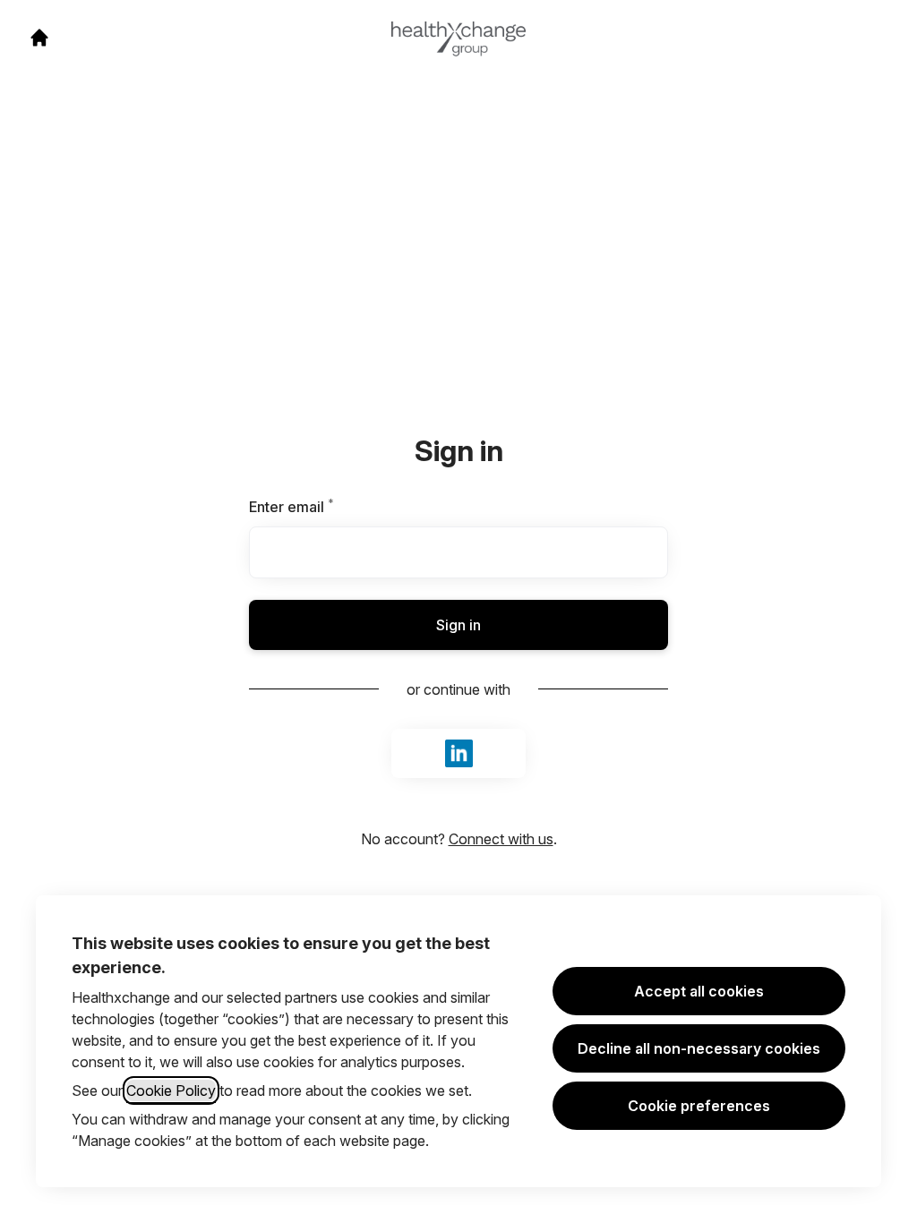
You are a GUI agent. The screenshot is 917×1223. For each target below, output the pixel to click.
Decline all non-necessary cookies (699, 1048)
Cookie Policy (171, 1090)
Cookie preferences (699, 1106)
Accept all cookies (699, 991)
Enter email (322, 507)
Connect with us (501, 839)
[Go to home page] (39, 37)
